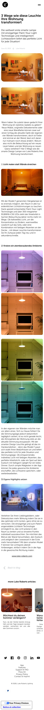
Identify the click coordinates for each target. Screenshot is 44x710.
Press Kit (22, 672)
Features (22, 667)
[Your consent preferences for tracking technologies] (39, 705)
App (22, 665)
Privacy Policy (22, 674)
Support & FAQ (22, 670)
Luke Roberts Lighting (25, 684)
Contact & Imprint (22, 676)
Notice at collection (12, 707)
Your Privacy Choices (19, 703)
